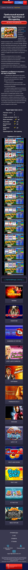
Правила (14, 538)
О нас (14, 535)
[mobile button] (25, 3)
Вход (20, 2)
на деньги (23, 30)
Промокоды (14, 532)
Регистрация (7, 2)
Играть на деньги (14, 22)
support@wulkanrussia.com (14, 553)
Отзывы (14, 541)
